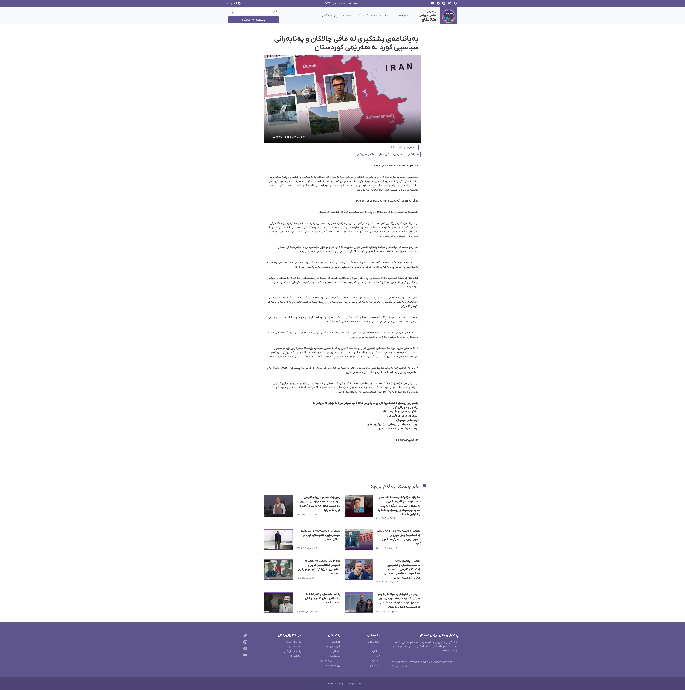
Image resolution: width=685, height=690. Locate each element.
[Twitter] (244, 636)
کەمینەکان (361, 15)
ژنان (377, 656)
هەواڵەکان (402, 15)
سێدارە (389, 15)
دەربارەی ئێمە (293, 642)
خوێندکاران (334, 656)
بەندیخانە (376, 15)
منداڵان (336, 651)
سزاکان (376, 651)
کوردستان (383, 154)
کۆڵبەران (375, 661)
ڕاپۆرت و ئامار (329, 15)
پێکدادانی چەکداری (330, 661)
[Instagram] (244, 642)
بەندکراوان (374, 642)
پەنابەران (398, 154)
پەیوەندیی (295, 646)
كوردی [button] (233, 3)
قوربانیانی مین (332, 646)
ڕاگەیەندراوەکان (365, 154)
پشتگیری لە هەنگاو (253, 20)
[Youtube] (244, 655)
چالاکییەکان (294, 656)
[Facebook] (244, 649)
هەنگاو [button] (347, 15)
